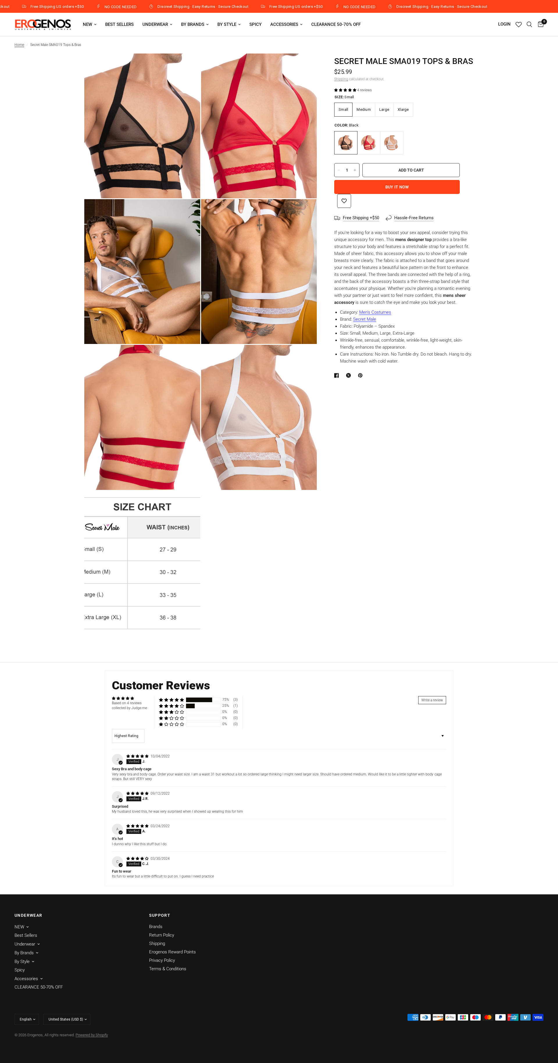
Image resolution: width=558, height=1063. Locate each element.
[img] (137, 756)
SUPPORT (160, 915)
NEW (87, 24)
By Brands (192, 24)
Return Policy (161, 935)
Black (345, 142)
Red (368, 142)
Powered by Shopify (92, 1035)
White (391, 142)
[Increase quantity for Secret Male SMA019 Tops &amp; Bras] (354, 170)
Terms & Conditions (167, 968)
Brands (155, 926)
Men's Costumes (375, 312)
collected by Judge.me (129, 708)
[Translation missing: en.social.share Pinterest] (361, 375)
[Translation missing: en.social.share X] (349, 375)
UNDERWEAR (28, 915)
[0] (539, 24)
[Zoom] (188, 65)
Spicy (255, 24)
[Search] (529, 24)
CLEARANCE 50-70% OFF (336, 24)
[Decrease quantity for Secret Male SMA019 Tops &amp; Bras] (339, 170)
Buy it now (397, 187)
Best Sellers (119, 24)
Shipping (341, 79)
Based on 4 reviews (127, 703)
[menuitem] (89, 24)
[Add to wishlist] (344, 201)
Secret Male (364, 319)
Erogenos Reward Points (172, 952)
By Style (226, 24)
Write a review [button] (432, 700)
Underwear (155, 24)
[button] (345, 90)
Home (19, 45)
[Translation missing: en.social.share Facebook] (337, 375)
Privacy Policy (162, 960)
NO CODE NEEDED (91, 7)
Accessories (284, 24)
